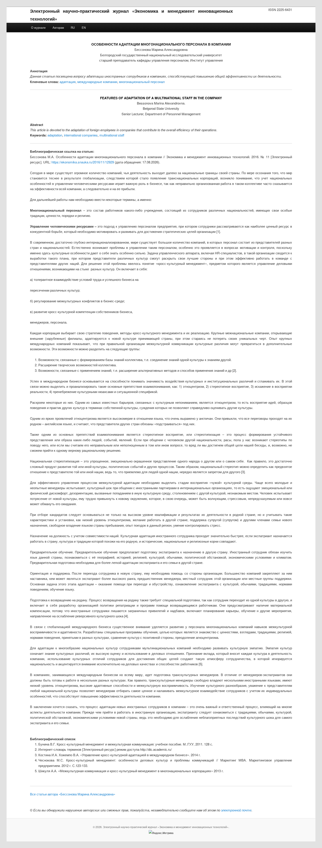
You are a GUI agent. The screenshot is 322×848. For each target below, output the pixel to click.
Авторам (58, 27)
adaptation (55, 135)
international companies (81, 135)
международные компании (97, 81)
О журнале (38, 27)
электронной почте (236, 810)
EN (84, 27)
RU (73, 27)
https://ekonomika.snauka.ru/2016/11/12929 (82, 162)
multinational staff (111, 135)
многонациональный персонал (142, 81)
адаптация (68, 81)
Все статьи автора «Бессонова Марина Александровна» (72, 794)
